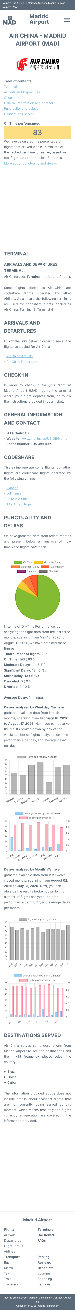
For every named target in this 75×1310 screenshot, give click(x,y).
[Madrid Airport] (9, 20)
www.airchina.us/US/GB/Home (44, 438)
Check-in (10, 98)
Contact (57, 1297)
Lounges (44, 1273)
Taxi (7, 1273)
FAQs (42, 1240)
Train (7, 1279)
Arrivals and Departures (22, 92)
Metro (8, 1268)
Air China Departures (22, 362)
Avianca (12, 488)
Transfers (11, 1284)
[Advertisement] (37, 208)
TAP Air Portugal (19, 504)
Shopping (45, 1279)
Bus (6, 1262)
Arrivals (9, 1235)
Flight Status (13, 1246)
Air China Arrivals (19, 356)
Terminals (45, 1229)
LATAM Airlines (17, 499)
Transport (12, 1257)
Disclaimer (45, 1297)
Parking (43, 1257)
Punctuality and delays (21, 108)
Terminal (10, 86)
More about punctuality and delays (30, 163)
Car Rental (46, 1235)
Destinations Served (19, 114)
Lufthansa (13, 493)
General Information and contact (28, 103)
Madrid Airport (39, 19)
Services (44, 1284)
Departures (12, 1240)
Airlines (9, 1251)
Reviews (44, 1262)
